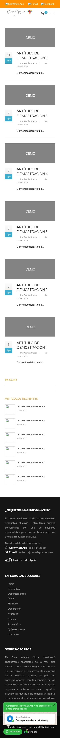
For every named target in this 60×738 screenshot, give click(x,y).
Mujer (11, 598)
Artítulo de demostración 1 (31, 476)
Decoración (14, 608)
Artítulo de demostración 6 (31, 406)
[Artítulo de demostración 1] (30, 327)
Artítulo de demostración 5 (31, 420)
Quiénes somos (16, 629)
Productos (14, 588)
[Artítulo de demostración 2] (30, 269)
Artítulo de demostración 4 (31, 434)
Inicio (11, 583)
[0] (41, 13)
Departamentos (17, 593)
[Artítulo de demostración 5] (30, 95)
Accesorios (14, 624)
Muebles (13, 613)
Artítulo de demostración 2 (31, 462)
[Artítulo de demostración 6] (30, 37)
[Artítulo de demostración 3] (30, 211)
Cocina (12, 618)
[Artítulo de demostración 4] (30, 153)
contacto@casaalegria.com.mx (35, 552)
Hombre (13, 603)
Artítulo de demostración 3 (31, 448)
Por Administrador (28, 63)
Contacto (13, 634)
